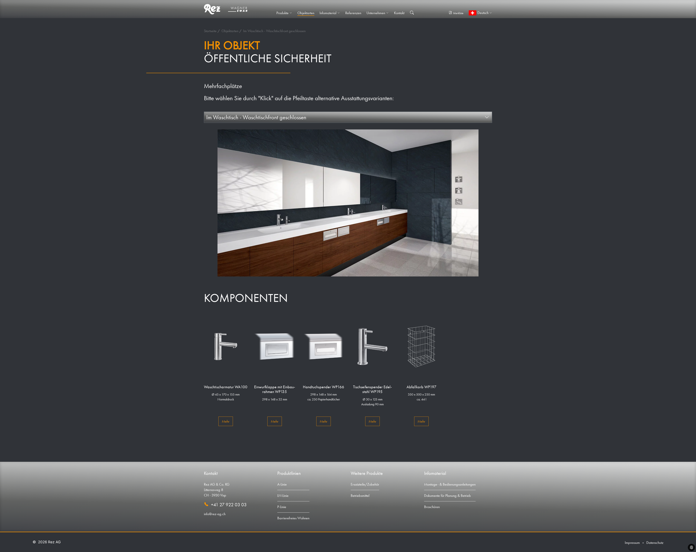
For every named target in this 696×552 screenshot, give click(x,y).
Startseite (211, 31)
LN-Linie (283, 495)
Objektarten (305, 13)
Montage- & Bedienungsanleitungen (450, 484)
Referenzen (353, 13)
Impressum (632, 542)
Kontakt (399, 13)
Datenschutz (654, 542)
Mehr (225, 421)
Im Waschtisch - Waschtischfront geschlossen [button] (256, 117)
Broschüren (432, 507)
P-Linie (281, 507)
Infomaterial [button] (328, 13)
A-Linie (282, 484)
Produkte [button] (282, 13)
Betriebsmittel (360, 495)
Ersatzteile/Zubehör (365, 484)
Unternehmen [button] (375, 13)
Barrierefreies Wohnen (293, 518)
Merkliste (458, 13)
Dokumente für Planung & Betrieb (447, 495)
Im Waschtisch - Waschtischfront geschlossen (274, 31)
